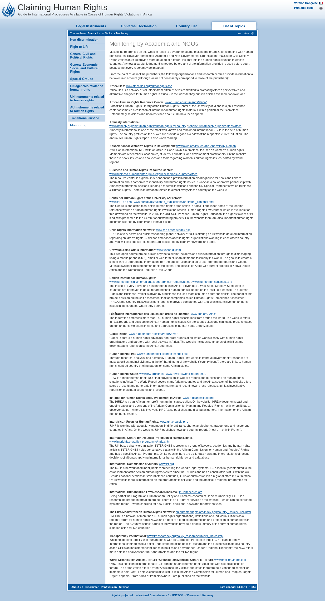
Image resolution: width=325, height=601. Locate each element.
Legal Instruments (91, 26)
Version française (306, 3)
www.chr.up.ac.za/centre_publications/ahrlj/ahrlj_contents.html (174, 202)
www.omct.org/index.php (230, 560)
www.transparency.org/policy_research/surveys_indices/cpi (185, 536)
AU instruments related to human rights (87, 109)
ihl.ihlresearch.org (190, 492)
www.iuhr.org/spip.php (174, 421)
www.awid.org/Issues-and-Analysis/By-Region (206, 146)
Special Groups (81, 79)
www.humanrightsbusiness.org (212, 281)
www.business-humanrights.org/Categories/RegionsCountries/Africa (153, 174)
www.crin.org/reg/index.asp (173, 230)
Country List (186, 26)
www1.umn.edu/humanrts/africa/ (186, 102)
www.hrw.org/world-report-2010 (186, 374)
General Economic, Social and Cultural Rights (84, 68)
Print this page (304, 8)
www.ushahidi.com (169, 250)
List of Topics (234, 26)
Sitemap (124, 587)
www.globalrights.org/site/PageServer (153, 334)
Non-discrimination (84, 39)
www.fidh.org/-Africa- (204, 314)
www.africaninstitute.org (198, 398)
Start (91, 33)
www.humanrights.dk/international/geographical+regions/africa (149, 281)
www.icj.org (166, 464)
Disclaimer (91, 587)
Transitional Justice (84, 118)
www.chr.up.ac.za (120, 202)
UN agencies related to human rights (86, 87)
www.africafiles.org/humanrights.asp (149, 86)
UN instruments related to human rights (87, 98)
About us (77, 587)
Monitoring (122, 33)
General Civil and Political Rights (83, 55)
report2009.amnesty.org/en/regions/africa (214, 126)
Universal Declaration (139, 26)
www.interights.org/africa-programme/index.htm (139, 441)
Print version (109, 587)
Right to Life (79, 47)
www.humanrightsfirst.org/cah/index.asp (162, 354)
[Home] (9, 9)
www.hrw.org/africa (151, 374)
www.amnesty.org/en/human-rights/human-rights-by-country (147, 126)
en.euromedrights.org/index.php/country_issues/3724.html (213, 512)
